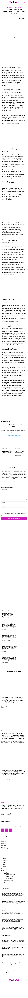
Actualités (9, 7)
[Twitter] (6, 830)
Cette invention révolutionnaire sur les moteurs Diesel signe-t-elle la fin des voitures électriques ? (13, 941)
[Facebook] (2, 830)
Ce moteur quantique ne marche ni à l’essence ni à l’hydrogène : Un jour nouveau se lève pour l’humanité (13, 955)
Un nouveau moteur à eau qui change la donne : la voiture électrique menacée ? (13, 948)
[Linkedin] (14, 481)
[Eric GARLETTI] (14, 462)
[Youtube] (10, 830)
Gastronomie (18, 7)
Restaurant (7, 421)
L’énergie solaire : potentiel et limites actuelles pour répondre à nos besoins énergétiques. (20, 452)
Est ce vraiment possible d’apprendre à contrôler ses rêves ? (7, 451)
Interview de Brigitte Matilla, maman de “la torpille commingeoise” (14, 971)
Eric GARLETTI (11, 18)
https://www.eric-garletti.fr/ (14, 469)
